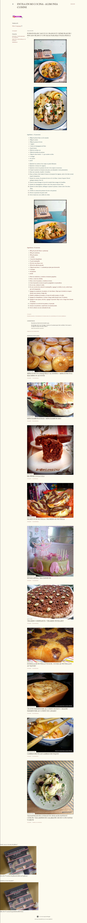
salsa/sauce (14, 42)
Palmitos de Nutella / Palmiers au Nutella (46, 519)
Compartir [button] (14, 30)
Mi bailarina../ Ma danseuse (39, 578)
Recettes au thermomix (37, 323)
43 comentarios (35, 378)
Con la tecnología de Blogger (44, 916)
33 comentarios (35, 420)
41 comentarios (35, 580)
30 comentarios (35, 713)
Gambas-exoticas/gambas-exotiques (43, 754)
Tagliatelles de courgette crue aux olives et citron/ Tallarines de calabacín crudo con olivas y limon (49, 818)
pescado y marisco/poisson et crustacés (38, 316)
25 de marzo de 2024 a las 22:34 (37, 328)
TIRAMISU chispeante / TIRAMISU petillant (45, 621)
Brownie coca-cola (35, 476)
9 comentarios (35, 478)
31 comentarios (35, 668)
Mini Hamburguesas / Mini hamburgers (44, 418)
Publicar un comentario (33, 331)
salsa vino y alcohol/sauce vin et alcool (54, 316)
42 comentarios (35, 521)
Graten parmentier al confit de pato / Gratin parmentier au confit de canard (47, 710)
